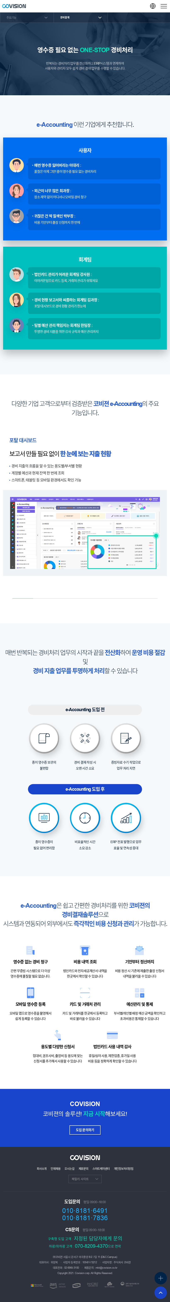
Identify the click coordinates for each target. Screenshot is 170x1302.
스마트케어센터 (101, 1169)
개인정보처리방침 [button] (123, 1169)
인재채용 (55, 1169)
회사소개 (41, 1169)
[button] (164, 6)
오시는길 (69, 1169)
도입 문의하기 (85, 1130)
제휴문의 (83, 1169)
